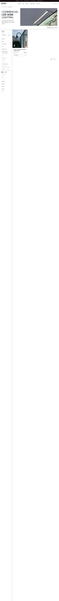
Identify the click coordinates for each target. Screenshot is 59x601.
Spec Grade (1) (5, 53)
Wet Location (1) (5, 64)
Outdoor (27, 3)
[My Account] (55, 4)
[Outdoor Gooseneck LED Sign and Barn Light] (20, 39)
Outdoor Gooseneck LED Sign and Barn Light (20, 50)
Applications (32, 3)
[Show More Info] (39, 17)
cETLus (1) (4, 58)
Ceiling (19, 3)
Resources (38, 3)
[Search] (53, 4)
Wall (23, 3)
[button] (50, 28)
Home (3, 6)
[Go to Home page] (3, 4)
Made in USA (5, 72)
